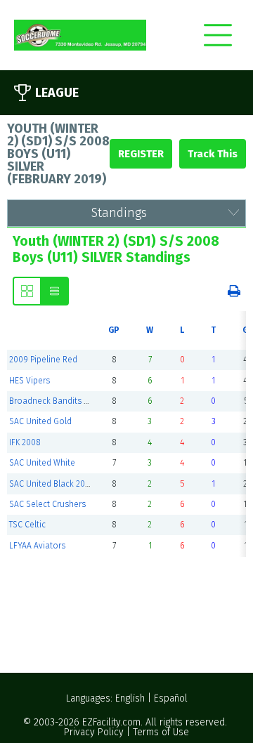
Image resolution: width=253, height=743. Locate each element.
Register (141, 153)
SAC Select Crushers (47, 504)
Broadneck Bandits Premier (61, 401)
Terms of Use (161, 732)
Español (171, 698)
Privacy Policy (94, 732)
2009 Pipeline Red (43, 359)
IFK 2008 (25, 442)
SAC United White (42, 463)
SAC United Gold (40, 421)
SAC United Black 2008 (52, 484)
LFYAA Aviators (37, 546)
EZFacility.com (111, 722)
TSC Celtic (27, 525)
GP (113, 330)
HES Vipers (29, 381)
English (130, 698)
